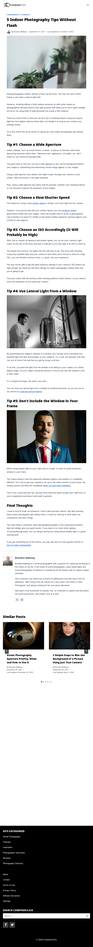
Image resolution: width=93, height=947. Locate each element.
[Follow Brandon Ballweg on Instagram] (22, 600)
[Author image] (8, 32)
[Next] (86, 651)
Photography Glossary (13, 863)
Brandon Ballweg (20, 32)
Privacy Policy (9, 890)
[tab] (41, 681)
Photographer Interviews (14, 853)
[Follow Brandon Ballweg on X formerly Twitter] (17, 600)
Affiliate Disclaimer (11, 896)
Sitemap (6, 901)
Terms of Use (9, 885)
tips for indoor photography (19, 545)
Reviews (7, 858)
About (5, 874)
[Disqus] (46, 726)
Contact (6, 880)
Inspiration (7, 847)
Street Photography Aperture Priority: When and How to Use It (22, 658)
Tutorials (25, 15)
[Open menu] (88, 5)
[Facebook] (5, 925)
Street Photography (11, 837)
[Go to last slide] (7, 651)
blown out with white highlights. (57, 486)
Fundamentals (13, 15)
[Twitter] (12, 925)
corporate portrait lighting (30, 391)
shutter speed (38, 203)
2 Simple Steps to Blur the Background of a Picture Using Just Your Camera (69, 658)
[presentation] (23, 636)
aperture (49, 164)
